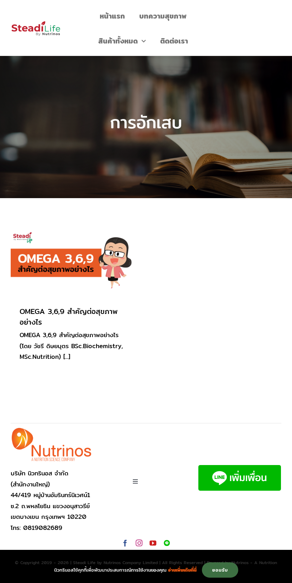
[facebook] (125, 543)
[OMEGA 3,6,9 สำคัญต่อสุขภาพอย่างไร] (73, 262)
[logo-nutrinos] (52, 430)
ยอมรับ (220, 569)
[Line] (166, 543)
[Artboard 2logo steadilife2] (36, 24)
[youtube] (153, 543)
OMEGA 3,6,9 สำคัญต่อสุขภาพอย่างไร (69, 317)
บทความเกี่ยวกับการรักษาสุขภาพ (73, 274)
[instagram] (139, 543)
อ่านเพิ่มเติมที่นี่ (182, 569)
